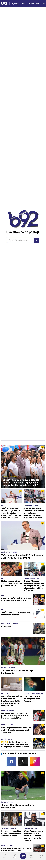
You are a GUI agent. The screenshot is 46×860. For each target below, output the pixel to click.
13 (42, 773)
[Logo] (4, 3)
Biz (2, 609)
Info (3, 505)
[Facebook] (11, 761)
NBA (2, 595)
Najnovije (15, 4)
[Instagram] (35, 761)
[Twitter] (23, 761)
